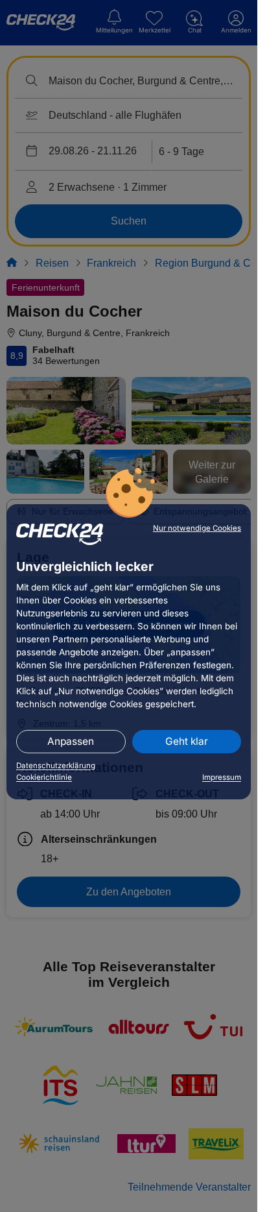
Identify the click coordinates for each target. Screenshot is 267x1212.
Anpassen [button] (70, 741)
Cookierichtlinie (44, 777)
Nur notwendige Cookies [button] (197, 528)
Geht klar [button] (186, 741)
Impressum (221, 777)
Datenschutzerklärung (55, 765)
